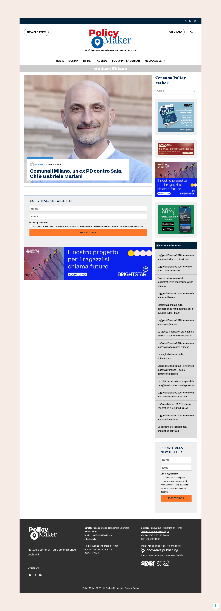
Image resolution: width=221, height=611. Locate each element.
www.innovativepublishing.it (155, 531)
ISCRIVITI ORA (88, 232)
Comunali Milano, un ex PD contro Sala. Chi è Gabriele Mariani (76, 173)
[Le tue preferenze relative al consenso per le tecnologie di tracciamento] (216, 606)
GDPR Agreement (38, 223)
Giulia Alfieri (54, 164)
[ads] (88, 279)
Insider (39, 164)
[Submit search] (194, 90)
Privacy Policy (132, 588)
